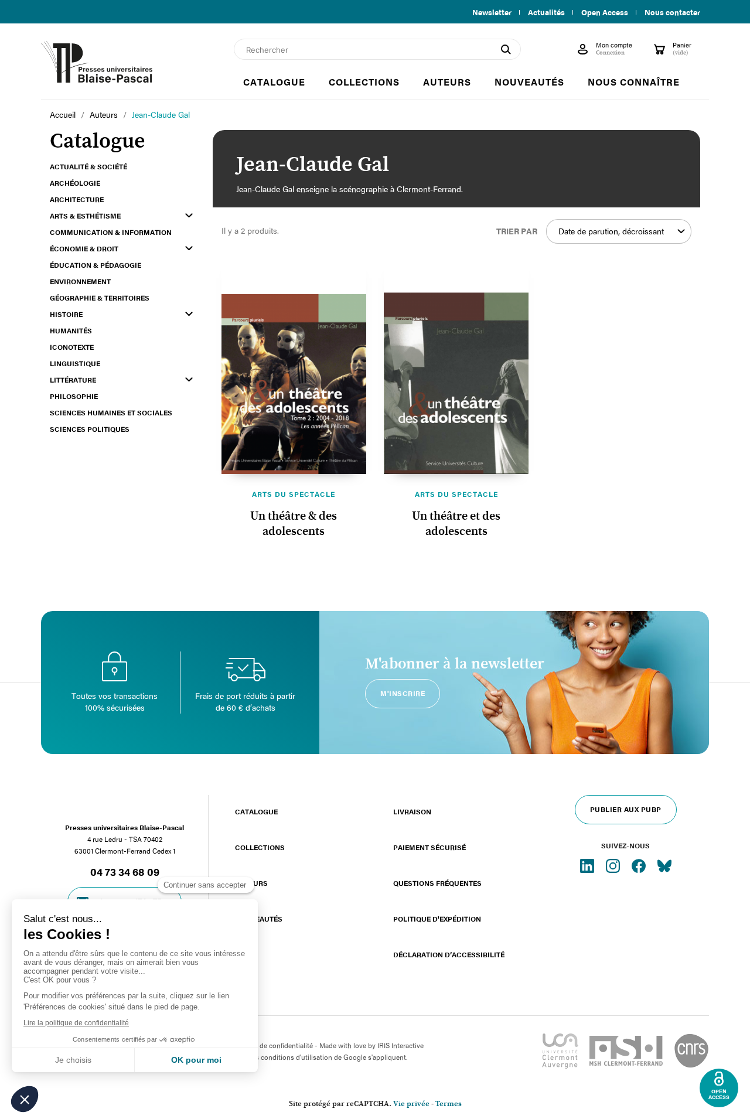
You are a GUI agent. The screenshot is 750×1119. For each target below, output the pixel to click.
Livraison (412, 811)
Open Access (604, 12)
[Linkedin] (588, 865)
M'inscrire (402, 693)
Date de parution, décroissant (611, 231)
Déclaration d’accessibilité (448, 954)
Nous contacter (672, 12)
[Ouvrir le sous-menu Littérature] (189, 379)
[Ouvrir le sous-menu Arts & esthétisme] (189, 215)
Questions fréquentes (437, 883)
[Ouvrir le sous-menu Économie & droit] (189, 248)
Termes (448, 1104)
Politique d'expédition (437, 918)
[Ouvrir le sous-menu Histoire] (189, 314)
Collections (260, 847)
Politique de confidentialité (271, 1045)
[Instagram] (614, 865)
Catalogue (256, 811)
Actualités (546, 12)
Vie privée (411, 1104)
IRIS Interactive (400, 1045)
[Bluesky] (664, 865)
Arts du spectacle (293, 494)
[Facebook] (640, 865)
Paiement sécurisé (429, 847)
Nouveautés (258, 918)
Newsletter (492, 12)
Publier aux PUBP (626, 809)
